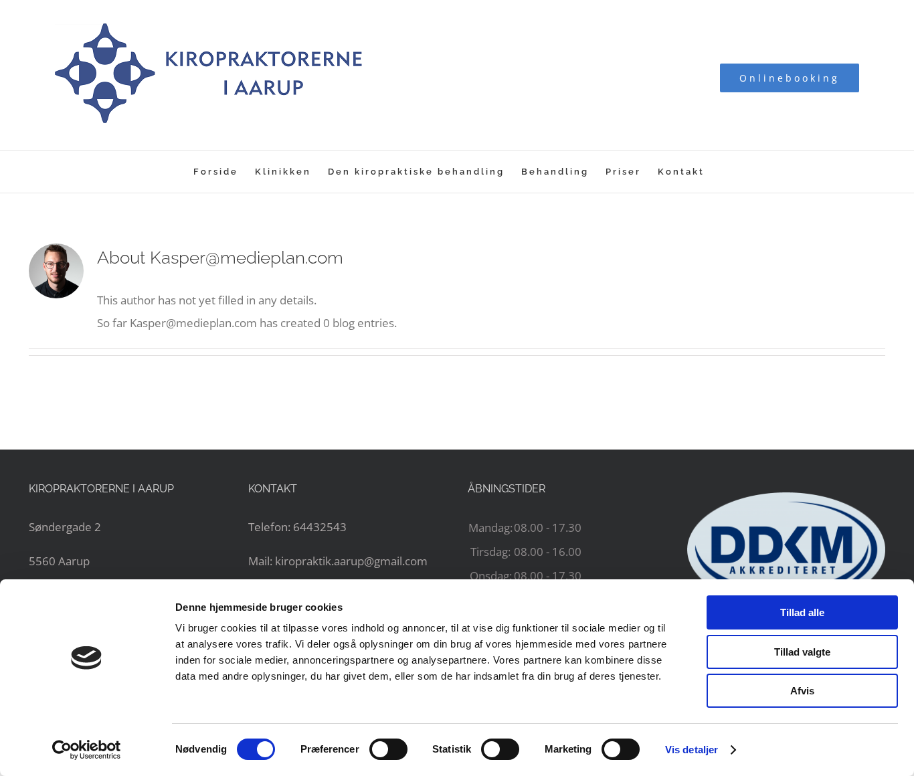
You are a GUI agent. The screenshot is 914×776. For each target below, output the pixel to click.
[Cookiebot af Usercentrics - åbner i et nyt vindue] (86, 750)
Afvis (802, 690)
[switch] (388, 749)
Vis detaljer (691, 749)
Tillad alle (802, 612)
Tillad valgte (802, 652)
